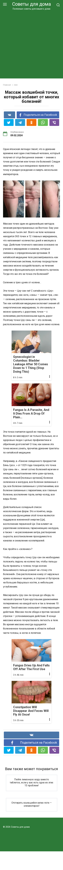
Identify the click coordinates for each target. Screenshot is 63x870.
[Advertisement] (31, 44)
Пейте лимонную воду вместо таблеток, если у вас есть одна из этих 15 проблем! (31, 782)
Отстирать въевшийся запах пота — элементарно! (31, 804)
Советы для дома (31, 4)
